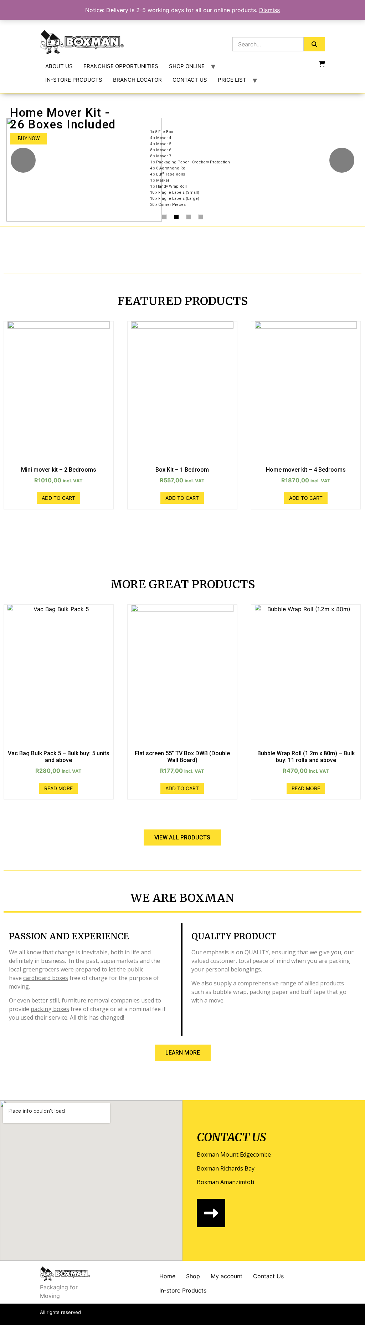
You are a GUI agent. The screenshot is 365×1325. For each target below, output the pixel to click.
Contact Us (190, 79)
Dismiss (269, 10)
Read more (58, 788)
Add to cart (58, 498)
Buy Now (29, 138)
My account (226, 1276)
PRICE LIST (232, 79)
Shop (193, 1276)
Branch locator (137, 79)
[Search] (314, 44)
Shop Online (187, 66)
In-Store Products (73, 79)
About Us (59, 66)
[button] (182, 837)
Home (167, 1276)
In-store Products (182, 1290)
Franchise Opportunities (120, 66)
